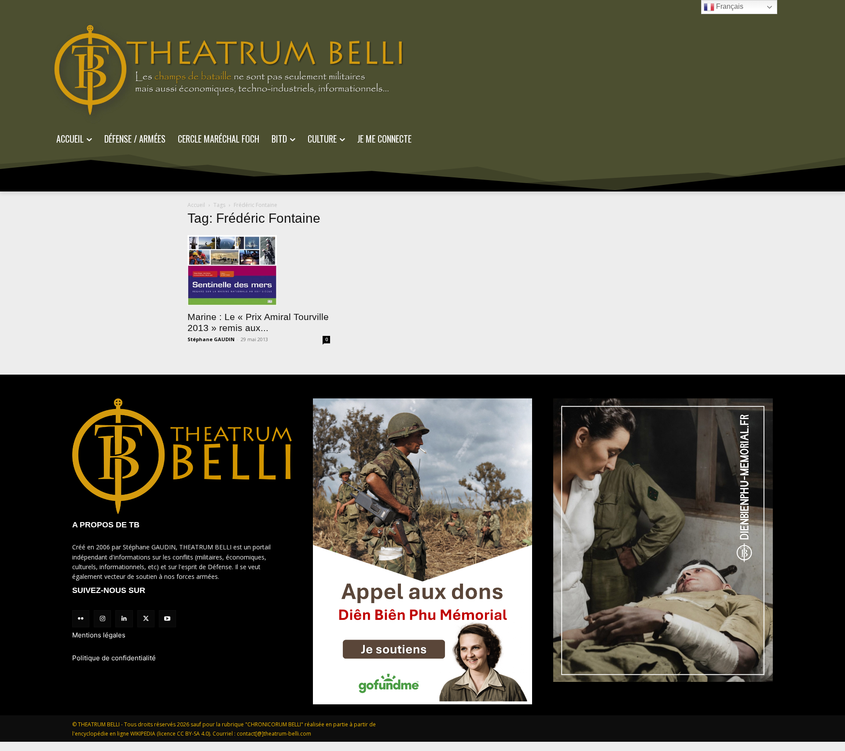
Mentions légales (98, 635)
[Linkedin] (123, 618)
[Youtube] (167, 618)
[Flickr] (80, 618)
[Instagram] (102, 618)
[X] (145, 618)
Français (728, 6)
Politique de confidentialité (114, 658)
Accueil (196, 205)
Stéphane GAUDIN (211, 339)
